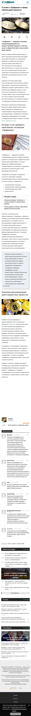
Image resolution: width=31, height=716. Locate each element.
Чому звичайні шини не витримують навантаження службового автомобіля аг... (15, 618)
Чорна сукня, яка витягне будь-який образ (15, 622)
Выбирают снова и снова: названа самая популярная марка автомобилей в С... (13, 648)
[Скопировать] (26, 37)
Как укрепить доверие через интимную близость (15, 614)
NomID (10, 419)
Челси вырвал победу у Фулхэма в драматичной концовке (16, 207)
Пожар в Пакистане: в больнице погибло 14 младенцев (13, 656)
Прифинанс (11, 324)
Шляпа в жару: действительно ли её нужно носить (17, 588)
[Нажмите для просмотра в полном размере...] (15, 143)
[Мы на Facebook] (8, 663)
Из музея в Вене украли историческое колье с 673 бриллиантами (16, 558)
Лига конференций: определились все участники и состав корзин (16, 554)
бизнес (27, 425)
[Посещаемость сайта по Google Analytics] (13, 688)
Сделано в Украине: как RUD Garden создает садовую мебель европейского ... (14, 609)
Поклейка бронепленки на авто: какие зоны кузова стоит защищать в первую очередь (16, 564)
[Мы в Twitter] (22, 663)
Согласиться (15, 714)
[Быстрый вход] (24, 2)
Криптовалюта (12, 425)
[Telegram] (4, 37)
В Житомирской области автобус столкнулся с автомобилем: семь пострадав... (14, 643)
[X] (11, 37)
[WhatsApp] (19, 37)
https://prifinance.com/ (9, 121)
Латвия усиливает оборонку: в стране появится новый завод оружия (14, 202)
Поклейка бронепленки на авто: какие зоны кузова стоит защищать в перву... (13, 605)
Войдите (4, 543)
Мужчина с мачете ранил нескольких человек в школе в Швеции (14, 652)
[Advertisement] (15, 398)
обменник (21, 425)
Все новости (15, 593)
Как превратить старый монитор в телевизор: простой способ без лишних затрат (16, 583)
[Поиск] (20, 2)
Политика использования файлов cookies (15, 684)
